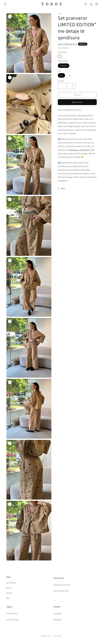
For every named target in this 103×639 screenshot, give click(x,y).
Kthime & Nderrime (61, 591)
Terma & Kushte (12, 619)
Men (8, 598)
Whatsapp (58, 619)
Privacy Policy (11, 613)
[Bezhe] (59, 56)
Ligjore (9, 607)
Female (64, 66)
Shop (8, 577)
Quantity (61, 81)
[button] (5, 4)
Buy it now (77, 102)
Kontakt (57, 607)
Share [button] (63, 188)
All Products (11, 583)
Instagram (58, 613)
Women (9, 593)
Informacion (59, 578)
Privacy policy (57, 636)
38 (71, 76)
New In (9, 588)
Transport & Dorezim (62, 585)
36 (62, 76)
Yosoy (48, 636)
